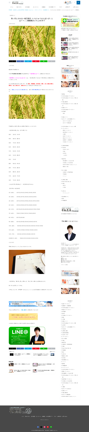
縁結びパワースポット (67, 138)
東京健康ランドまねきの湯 (68, 160)
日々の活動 (64, 170)
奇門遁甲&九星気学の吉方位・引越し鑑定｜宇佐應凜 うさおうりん (46, 430)
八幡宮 (64, 134)
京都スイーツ (65, 117)
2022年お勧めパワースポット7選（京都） (70, 98)
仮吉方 (64, 185)
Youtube (64, 147)
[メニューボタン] (9, 2)
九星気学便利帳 (65, 145)
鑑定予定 (64, 158)
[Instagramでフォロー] (44, 427)
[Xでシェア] (12, 61)
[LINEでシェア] (43, 61)
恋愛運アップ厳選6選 (67, 139)
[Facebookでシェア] (20, 61)
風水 (63, 198)
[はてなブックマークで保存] (28, 61)
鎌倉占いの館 (65, 166)
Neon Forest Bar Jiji (66, 181)
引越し (64, 151)
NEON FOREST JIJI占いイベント (70, 164)
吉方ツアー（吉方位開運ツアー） (69, 118)
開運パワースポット (67, 130)
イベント (65, 176)
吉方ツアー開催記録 (67, 122)
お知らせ (64, 190)
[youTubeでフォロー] (48, 427)
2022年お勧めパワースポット (68, 95)
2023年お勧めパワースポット (68, 109)
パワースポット (65, 128)
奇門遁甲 (64, 111)
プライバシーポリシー (44, 419)
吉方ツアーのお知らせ (67, 120)
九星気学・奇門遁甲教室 (68, 172)
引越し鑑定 (23, 309)
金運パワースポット (67, 136)
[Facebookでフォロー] (38, 427)
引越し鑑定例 (65, 101)
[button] (51, 61)
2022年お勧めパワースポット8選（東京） (70, 104)
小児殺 (64, 187)
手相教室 (65, 174)
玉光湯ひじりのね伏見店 (68, 162)
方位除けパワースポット (68, 141)
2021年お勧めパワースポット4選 (69, 126)
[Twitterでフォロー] (41, 427)
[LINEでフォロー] (51, 427)
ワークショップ (66, 192)
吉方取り (65, 153)
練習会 (63, 94)
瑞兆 (64, 113)
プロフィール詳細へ (64, 264)
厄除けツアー (65, 107)
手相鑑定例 (64, 200)
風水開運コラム (12, 15)
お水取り (65, 155)
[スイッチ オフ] (74, 2)
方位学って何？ (66, 149)
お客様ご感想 (65, 179)
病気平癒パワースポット (68, 132)
